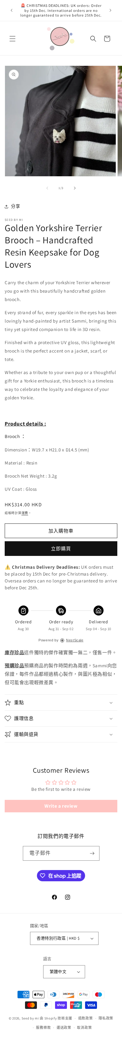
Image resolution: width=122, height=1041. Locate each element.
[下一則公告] (110, 10)
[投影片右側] (75, 188)
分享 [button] (15, 206)
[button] (12, 39)
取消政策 (84, 1027)
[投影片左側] (47, 188)
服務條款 (43, 1027)
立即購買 (61, 549)
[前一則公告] (11, 10)
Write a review (60, 806)
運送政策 (64, 1027)
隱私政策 (106, 1018)
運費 (25, 513)
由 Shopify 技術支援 (56, 1018)
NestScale (74, 640)
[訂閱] (92, 853)
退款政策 (85, 1018)
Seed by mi (30, 1018)
